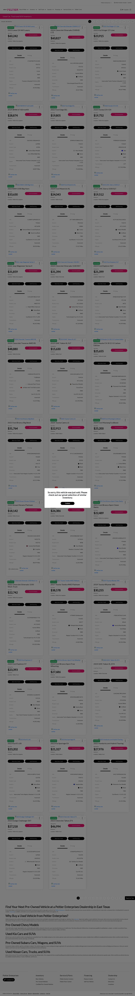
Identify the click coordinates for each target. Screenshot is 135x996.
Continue (67, 503)
